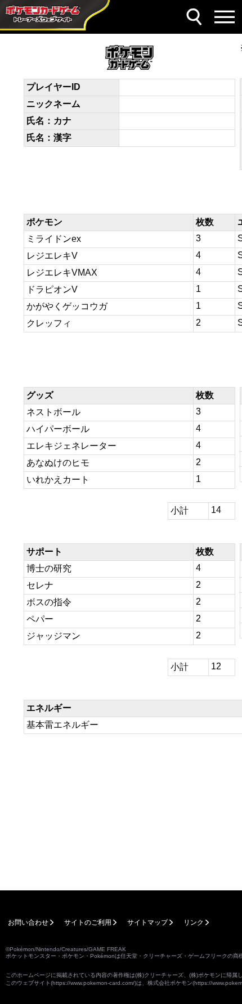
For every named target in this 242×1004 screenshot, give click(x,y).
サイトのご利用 (87, 922)
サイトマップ (147, 922)
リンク (193, 922)
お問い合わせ (28, 922)
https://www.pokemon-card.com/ (93, 983)
